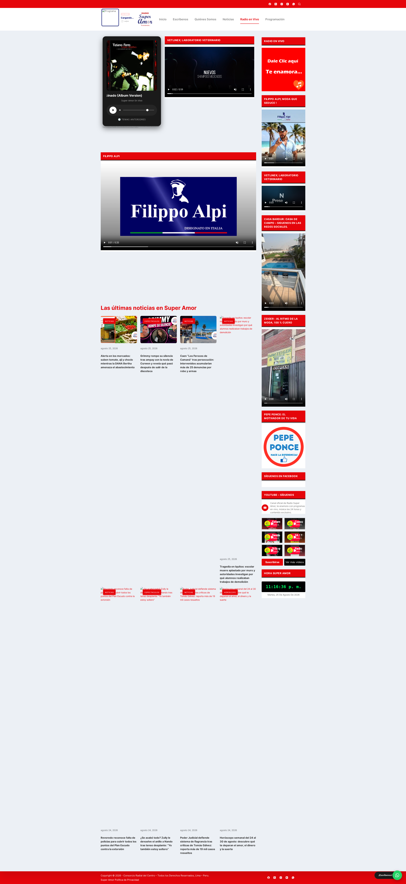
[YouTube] (288, 4)
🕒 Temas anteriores (132, 119)
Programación (275, 19)
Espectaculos (152, 321)
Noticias (228, 19)
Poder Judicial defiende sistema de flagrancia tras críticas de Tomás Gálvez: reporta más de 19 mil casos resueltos (197, 845)
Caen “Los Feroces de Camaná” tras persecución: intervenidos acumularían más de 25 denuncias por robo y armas (197, 363)
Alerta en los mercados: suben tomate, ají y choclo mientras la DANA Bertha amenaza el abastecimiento (118, 361)
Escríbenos (180, 19)
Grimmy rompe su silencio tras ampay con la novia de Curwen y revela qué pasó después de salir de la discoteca (156, 363)
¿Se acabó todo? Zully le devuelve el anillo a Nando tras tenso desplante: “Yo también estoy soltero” (156, 843)
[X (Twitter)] (276, 4)
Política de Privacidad (127, 879)
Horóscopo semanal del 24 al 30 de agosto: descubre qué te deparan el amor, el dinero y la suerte (238, 843)
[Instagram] (282, 4)
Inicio (163, 19)
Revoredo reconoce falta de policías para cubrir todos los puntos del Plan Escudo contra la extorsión (118, 843)
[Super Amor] (145, 19)
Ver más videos (294, 562)
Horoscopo (230, 592)
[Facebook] (270, 4)
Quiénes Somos (205, 19)
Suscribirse (272, 562)
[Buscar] (299, 4)
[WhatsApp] (294, 4)
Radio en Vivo (249, 19)
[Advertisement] (209, 124)
